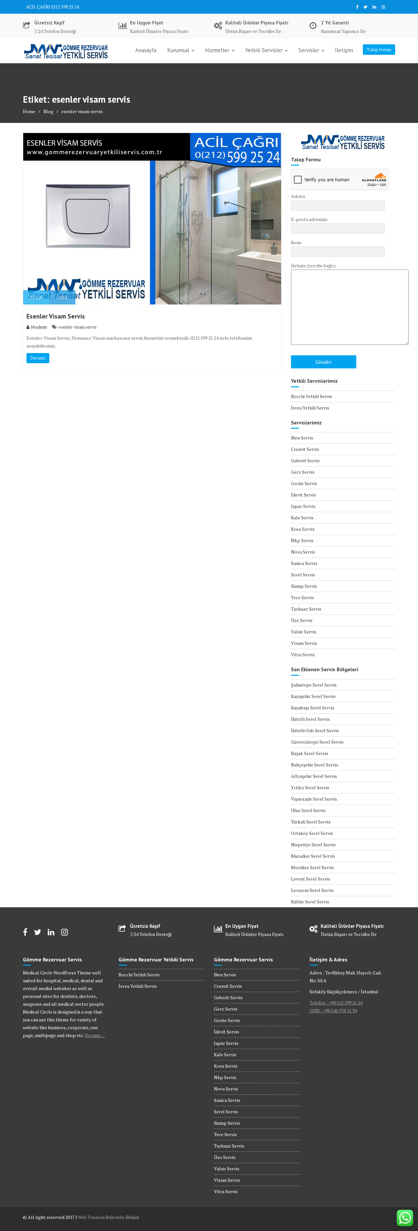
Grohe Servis (304, 483)
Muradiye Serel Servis (313, 856)
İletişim (344, 50)
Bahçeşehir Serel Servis (314, 765)
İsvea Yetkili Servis (310, 408)
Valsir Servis (303, 632)
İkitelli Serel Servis (310, 719)
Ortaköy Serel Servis (312, 833)
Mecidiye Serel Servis (312, 867)
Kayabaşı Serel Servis (312, 707)
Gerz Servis (302, 472)
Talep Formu (379, 49)
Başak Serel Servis (309, 753)
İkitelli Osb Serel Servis (315, 730)
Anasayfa (145, 50)
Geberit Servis (305, 460)
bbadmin (39, 327)
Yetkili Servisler (263, 50)
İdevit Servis (303, 495)
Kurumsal (178, 50)
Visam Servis (304, 643)
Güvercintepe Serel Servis (317, 742)
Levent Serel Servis (310, 879)
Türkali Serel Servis (310, 822)
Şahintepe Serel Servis (314, 685)
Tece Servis (302, 597)
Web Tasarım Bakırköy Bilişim (108, 1217)
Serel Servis (303, 574)
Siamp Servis (304, 586)
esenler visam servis (77, 327)
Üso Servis (302, 620)
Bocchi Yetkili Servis (311, 396)
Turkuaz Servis (306, 609)
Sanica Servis (304, 563)
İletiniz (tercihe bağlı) (313, 265)
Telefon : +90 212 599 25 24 (336, 1003)
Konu (296, 242)
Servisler (308, 50)
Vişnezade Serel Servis (314, 799)
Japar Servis (303, 506)
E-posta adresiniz (309, 219)
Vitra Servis (303, 654)
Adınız (298, 196)
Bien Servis (302, 438)
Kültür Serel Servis (310, 901)
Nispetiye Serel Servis (313, 844)
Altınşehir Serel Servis (314, 776)
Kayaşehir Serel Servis (313, 696)
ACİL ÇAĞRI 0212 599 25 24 (52, 7)
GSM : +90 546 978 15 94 (333, 1010)
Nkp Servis (302, 540)
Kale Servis (302, 517)
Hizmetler (217, 50)
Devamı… (95, 1035)
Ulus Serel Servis (308, 810)
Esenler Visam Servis (55, 316)
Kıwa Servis (302, 529)
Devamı (37, 358)
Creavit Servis (305, 449)
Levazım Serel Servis (312, 890)
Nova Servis (303, 552)
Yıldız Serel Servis (310, 787)
